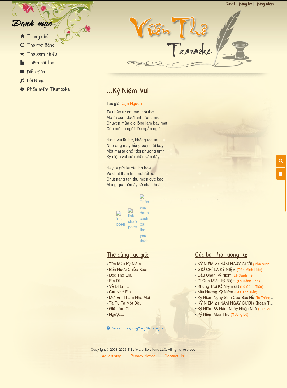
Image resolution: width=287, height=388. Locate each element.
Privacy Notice (143, 356)
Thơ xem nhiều (41, 53)
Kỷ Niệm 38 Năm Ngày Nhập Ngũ (227, 308)
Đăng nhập (265, 4)
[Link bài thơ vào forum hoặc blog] (132, 218)
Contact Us (174, 356)
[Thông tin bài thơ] (120, 218)
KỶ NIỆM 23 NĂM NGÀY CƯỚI (225, 264)
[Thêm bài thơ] (281, 174)
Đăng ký (245, 4)
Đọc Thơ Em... (122, 275)
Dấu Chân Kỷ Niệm (215, 275)
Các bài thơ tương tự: (221, 254)
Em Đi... (116, 280)
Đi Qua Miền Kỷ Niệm (217, 280)
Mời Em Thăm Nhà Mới (129, 297)
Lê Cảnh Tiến (244, 275)
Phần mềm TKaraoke (48, 89)
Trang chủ (37, 36)
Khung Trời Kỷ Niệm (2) (218, 286)
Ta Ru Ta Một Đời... (126, 303)
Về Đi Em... (119, 286)
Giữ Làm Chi (120, 308)
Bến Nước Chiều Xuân (129, 269)
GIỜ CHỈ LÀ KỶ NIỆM (217, 269)
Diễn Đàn (35, 71)
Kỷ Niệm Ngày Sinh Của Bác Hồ (226, 297)
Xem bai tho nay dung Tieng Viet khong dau (137, 328)
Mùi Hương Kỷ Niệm (215, 291)
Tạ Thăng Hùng (268, 297)
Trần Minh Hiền (265, 263)
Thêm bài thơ (40, 62)
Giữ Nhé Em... (121, 291)
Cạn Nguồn (132, 103)
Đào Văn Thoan (271, 308)
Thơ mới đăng (40, 44)
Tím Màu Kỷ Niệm (125, 264)
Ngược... (116, 314)
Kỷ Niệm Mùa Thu (214, 314)
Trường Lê (239, 314)
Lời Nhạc (35, 80)
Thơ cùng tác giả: (128, 254)
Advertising (111, 356)
